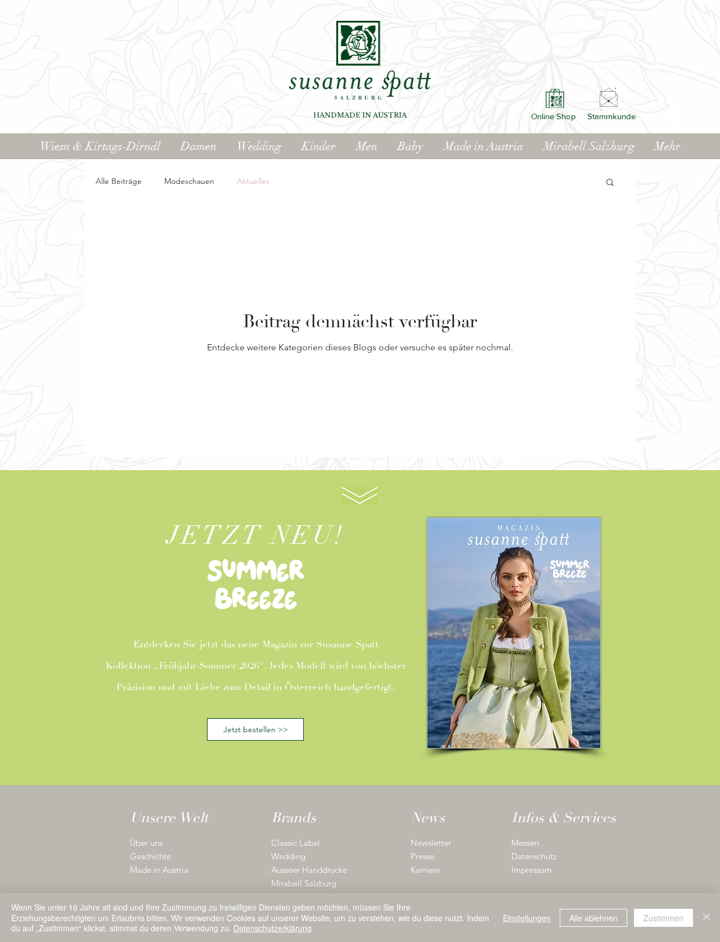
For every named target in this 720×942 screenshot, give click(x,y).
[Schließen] (706, 917)
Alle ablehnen (593, 917)
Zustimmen (663, 917)
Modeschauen (189, 181)
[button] (610, 183)
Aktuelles (253, 181)
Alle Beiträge (119, 181)
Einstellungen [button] (527, 917)
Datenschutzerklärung (272, 928)
